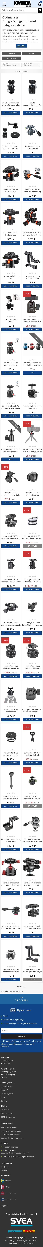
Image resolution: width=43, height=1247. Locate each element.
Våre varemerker (7, 1113)
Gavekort (4, 1101)
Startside (4, 991)
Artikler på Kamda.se (9, 1127)
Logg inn (4, 1206)
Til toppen (21, 1000)
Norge (7, 1187)
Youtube (4, 1170)
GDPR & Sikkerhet (8, 1117)
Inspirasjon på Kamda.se (10, 1134)
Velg (32, 372)
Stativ (12, 991)
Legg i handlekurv (10, 113)
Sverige (8, 1180)
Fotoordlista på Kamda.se (11, 1131)
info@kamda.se (7, 1060)
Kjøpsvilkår (5, 1090)
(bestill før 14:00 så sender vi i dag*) (15, 1153)
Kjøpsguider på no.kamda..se (12, 1138)
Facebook (4, 1167)
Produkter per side (27, 63)
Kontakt (3, 1097)
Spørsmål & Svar (7, 1086)
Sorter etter (6, 63)
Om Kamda (5, 1109)
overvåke (32, 546)
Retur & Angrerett (7, 1094)
